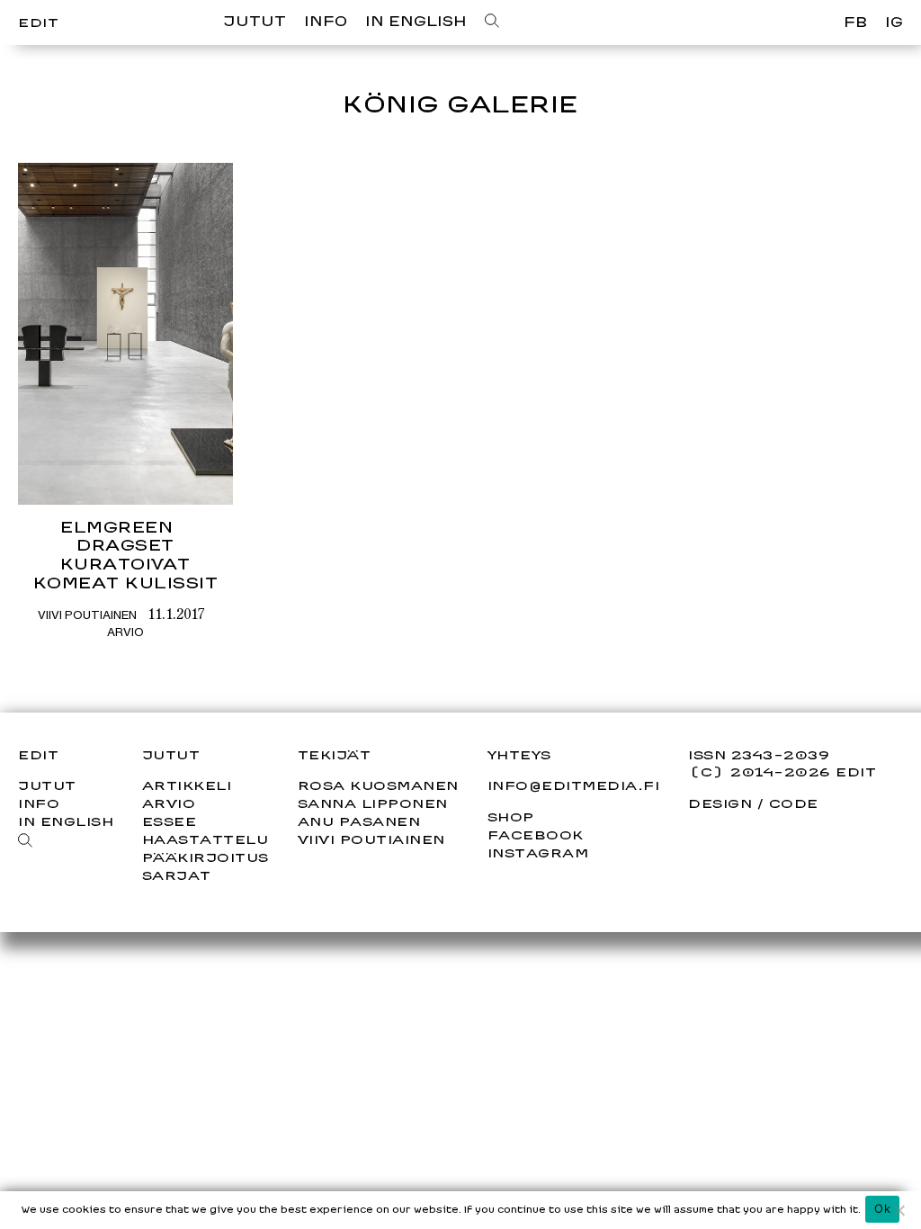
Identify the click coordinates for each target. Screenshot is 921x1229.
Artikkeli (187, 785)
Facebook (535, 835)
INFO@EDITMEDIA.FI (573, 785)
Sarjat (176, 875)
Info (325, 21)
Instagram (538, 853)
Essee (169, 821)
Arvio (125, 631)
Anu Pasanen (359, 821)
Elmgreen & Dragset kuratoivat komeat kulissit (126, 554)
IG (894, 22)
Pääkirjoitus (205, 857)
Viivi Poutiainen (87, 614)
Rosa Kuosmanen (378, 785)
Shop (510, 817)
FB (855, 22)
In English (416, 21)
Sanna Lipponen (373, 803)
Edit (38, 22)
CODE (793, 803)
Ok (882, 1208)
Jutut (254, 21)
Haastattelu (205, 839)
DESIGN (720, 803)
